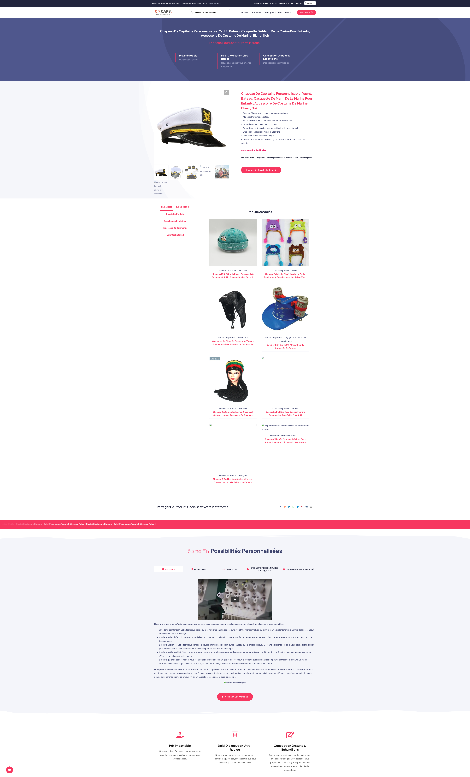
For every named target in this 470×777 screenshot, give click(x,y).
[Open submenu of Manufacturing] (290, 12)
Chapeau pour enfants (274, 157)
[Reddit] (284, 507)
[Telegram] (297, 507)
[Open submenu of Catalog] (275, 12)
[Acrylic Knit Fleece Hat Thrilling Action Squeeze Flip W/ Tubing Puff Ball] (285, 242)
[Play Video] (235, 599)
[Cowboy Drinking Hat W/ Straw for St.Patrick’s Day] (285, 309)
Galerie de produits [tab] (175, 214)
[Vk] (306, 507)
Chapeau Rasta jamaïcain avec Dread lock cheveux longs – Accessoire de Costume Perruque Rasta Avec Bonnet (233, 415)
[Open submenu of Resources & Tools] (294, 3)
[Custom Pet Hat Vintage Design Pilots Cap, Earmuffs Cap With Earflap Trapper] (233, 309)
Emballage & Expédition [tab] (175, 221)
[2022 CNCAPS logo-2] (163, 9)
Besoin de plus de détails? (253, 150)
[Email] (311, 507)
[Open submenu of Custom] (260, 12)
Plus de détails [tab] (182, 207)
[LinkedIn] (289, 507)
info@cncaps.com (215, 3)
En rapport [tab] (166, 207)
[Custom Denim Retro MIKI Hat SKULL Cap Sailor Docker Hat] (233, 242)
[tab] (175, 234)
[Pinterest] (302, 507)
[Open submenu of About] (277, 3)
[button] (226, 92)
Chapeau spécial (305, 157)
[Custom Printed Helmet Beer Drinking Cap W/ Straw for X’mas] (285, 380)
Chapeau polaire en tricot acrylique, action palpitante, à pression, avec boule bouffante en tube (285, 277)
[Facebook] (280, 507)
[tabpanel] (235, 633)
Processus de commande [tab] (175, 228)
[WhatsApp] (293, 507)
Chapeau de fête (291, 157)
